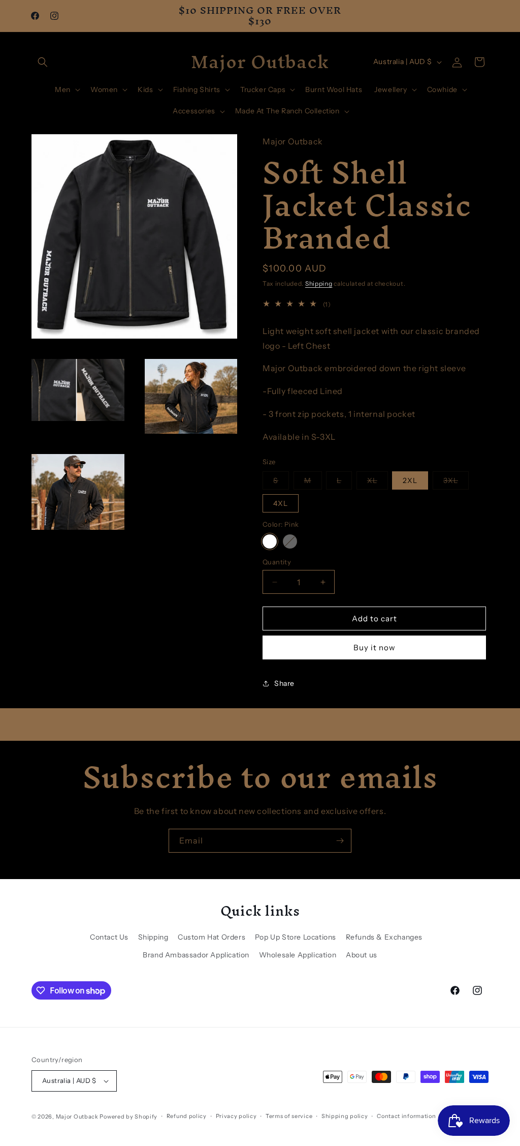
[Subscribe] (340, 841)
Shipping (319, 283)
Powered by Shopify (128, 1116)
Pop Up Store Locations (295, 937)
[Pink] (270, 541)
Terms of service (289, 1116)
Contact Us (109, 937)
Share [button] (284, 683)
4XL (280, 503)
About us (361, 954)
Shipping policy (344, 1116)
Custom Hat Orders (211, 937)
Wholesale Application (298, 954)
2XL (410, 480)
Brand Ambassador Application (196, 954)
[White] (290, 541)
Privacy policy (236, 1116)
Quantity (277, 562)
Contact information (406, 1116)
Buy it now (374, 647)
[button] (42, 62)
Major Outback (77, 1116)
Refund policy (187, 1116)
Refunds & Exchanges (384, 937)
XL (377, 482)
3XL (456, 482)
